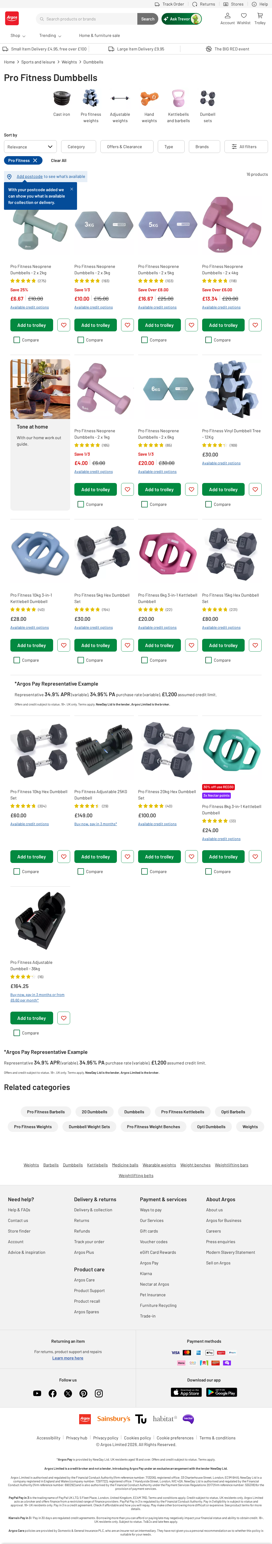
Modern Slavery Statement (230, 1252)
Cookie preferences (175, 1437)
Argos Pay (149, 1262)
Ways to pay (151, 1209)
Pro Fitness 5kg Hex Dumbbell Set (102, 598)
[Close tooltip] (72, 188)
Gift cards (149, 1230)
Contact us (18, 1220)
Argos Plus (84, 1252)
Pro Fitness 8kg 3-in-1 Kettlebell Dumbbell (231, 809)
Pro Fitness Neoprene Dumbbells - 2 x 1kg (94, 433)
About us (214, 1209)
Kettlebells (97, 1164)
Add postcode (30, 176)
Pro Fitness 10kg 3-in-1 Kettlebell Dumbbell (31, 598)
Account (16, 1241)
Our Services (152, 1220)
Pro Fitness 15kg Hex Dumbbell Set (230, 598)
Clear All (58, 160)
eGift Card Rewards (158, 1252)
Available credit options (29, 307)
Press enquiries (220, 1241)
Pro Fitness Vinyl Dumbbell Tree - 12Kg (231, 433)
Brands (202, 146)
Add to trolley (31, 325)
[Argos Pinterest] (83, 1393)
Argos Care (84, 1279)
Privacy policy (105, 1437)
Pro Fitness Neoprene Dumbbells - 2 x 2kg (30, 269)
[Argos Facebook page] (52, 1393)
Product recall (87, 1300)
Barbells (51, 1164)
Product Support (89, 1290)
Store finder (19, 1230)
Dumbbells (73, 1164)
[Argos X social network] (68, 1393)
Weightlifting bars (231, 1164)
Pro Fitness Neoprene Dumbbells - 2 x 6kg (158, 433)
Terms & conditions (217, 1437)
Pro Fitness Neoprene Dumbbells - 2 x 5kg (158, 269)
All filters (248, 146)
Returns (81, 1220)
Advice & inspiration (26, 1252)
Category (76, 146)
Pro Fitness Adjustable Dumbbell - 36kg (31, 965)
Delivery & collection (93, 1209)
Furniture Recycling (158, 1305)
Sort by (10, 134)
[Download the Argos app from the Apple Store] (186, 1395)
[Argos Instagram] (98, 1393)
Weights (31, 1164)
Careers (213, 1230)
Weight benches (195, 1164)
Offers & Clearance (124, 146)
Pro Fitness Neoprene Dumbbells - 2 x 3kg (94, 269)
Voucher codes (154, 1241)
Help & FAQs (19, 1209)
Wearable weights (159, 1164)
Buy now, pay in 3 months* (95, 824)
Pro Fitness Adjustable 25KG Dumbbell (100, 794)
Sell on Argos (218, 1262)
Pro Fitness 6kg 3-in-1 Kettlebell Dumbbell (167, 598)
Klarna (146, 1273)
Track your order (89, 1241)
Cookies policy (137, 1437)
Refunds (82, 1230)
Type (168, 146)
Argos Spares (86, 1311)
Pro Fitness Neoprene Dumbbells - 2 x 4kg (222, 269)
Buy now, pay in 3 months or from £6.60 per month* (37, 997)
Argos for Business (223, 1220)
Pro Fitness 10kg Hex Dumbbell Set (38, 794)
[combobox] (86, 19)
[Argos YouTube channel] (37, 1393)
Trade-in (148, 1315)
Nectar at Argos (154, 1283)
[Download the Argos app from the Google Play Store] (221, 1395)
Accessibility (48, 1437)
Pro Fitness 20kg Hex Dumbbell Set (167, 794)
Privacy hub (76, 1437)
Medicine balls (125, 1164)
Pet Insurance (153, 1294)
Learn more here (67, 1357)
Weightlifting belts (136, 1175)
